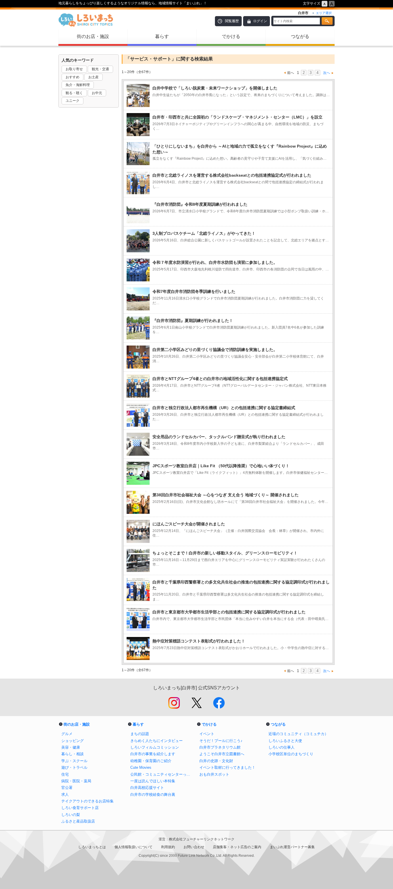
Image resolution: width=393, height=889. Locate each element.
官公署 (67, 787)
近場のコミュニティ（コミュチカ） (298, 734)
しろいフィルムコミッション (154, 747)
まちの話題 (139, 734)
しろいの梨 (70, 814)
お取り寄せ (74, 69)
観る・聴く (74, 93)
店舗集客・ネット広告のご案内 (237, 847)
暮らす (162, 36)
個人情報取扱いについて (133, 847)
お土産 (93, 77)
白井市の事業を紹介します (152, 754)
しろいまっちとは (92, 847)
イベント (206, 734)
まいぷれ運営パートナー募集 (292, 847)
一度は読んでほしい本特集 (152, 781)
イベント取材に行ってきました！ (227, 767)
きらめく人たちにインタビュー (156, 741)
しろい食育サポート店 (80, 808)
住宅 (65, 774)
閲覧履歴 (232, 21)
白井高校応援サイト (147, 787)
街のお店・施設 (93, 36)
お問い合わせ (194, 847)
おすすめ (72, 77)
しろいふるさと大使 (285, 741)
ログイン (260, 21)
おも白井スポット (214, 774)
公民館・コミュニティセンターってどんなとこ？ (162, 774)
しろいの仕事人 (281, 747)
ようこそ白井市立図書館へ (221, 754)
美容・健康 (70, 747)
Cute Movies (140, 767)
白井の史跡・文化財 (216, 761)
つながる (300, 36)
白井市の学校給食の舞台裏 (152, 794)
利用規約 (168, 847)
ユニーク (72, 101)
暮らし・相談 (72, 754)
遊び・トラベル (74, 767)
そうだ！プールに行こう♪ (221, 741)
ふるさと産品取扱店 (78, 821)
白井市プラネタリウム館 (220, 747)
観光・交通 (100, 69)
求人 (65, 794)
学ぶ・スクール (74, 761)
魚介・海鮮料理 (78, 85)
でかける (231, 36)
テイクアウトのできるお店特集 (87, 801)
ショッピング (72, 741)
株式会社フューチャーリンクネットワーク (201, 839)
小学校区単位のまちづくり (290, 754)
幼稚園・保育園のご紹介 (150, 761)
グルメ (67, 734)
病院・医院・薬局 (76, 781)
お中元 (97, 93)
